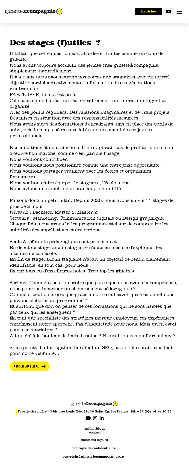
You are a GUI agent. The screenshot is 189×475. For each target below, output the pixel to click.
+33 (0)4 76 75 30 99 (154, 411)
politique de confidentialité (94, 448)
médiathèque (95, 428)
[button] (179, 11)
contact (95, 432)
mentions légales (94, 440)
